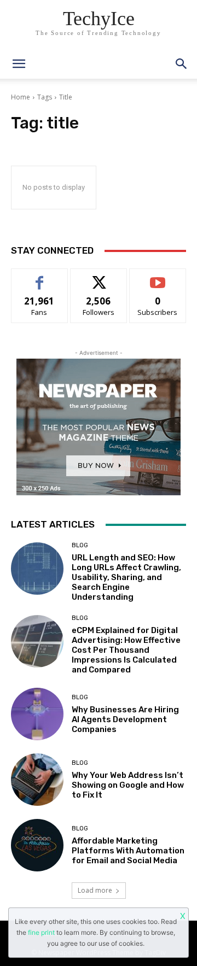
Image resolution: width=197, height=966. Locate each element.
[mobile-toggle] (18, 64)
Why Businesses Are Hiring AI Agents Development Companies (125, 719)
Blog (80, 545)
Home (20, 97)
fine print (41, 932)
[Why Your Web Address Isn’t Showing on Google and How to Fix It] (37, 779)
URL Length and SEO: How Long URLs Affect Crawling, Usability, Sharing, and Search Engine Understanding (126, 577)
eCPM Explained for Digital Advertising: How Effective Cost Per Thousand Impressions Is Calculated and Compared (126, 650)
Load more (95, 890)
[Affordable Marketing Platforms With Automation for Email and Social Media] (37, 845)
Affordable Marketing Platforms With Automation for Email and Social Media (128, 850)
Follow (99, 277)
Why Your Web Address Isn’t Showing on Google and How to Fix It (128, 785)
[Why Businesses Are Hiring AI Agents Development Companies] (37, 714)
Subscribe (158, 277)
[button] (181, 64)
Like (39, 277)
